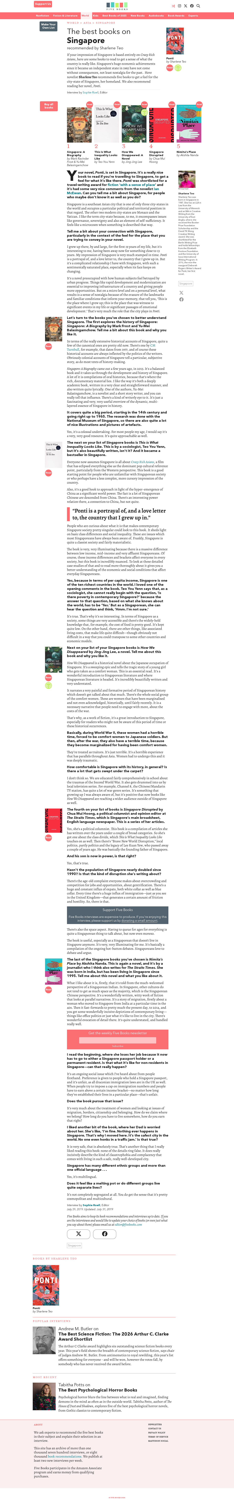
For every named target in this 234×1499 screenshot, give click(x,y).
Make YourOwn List (48, 26)
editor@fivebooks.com (128, 1224)
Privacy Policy (156, 1432)
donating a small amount (139, 920)
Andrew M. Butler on (113, 1334)
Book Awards (176, 16)
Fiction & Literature (65, 16)
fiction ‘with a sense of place (131, 185)
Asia (87, 23)
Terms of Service (158, 1437)
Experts (193, 16)
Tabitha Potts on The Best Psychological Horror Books (117, 1401)
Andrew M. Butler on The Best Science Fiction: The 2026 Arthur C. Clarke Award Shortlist (117, 1350)
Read (170, 68)
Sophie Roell (90, 92)
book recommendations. (65, 1456)
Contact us (154, 1428)
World (85, 16)
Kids (95, 16)
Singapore (105, 23)
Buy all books (48, 106)
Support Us (43, 4)
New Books (138, 16)
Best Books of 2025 (114, 16)
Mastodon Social (158, 1441)
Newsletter (155, 1424)
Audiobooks (156, 16)
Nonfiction (42, 16)
